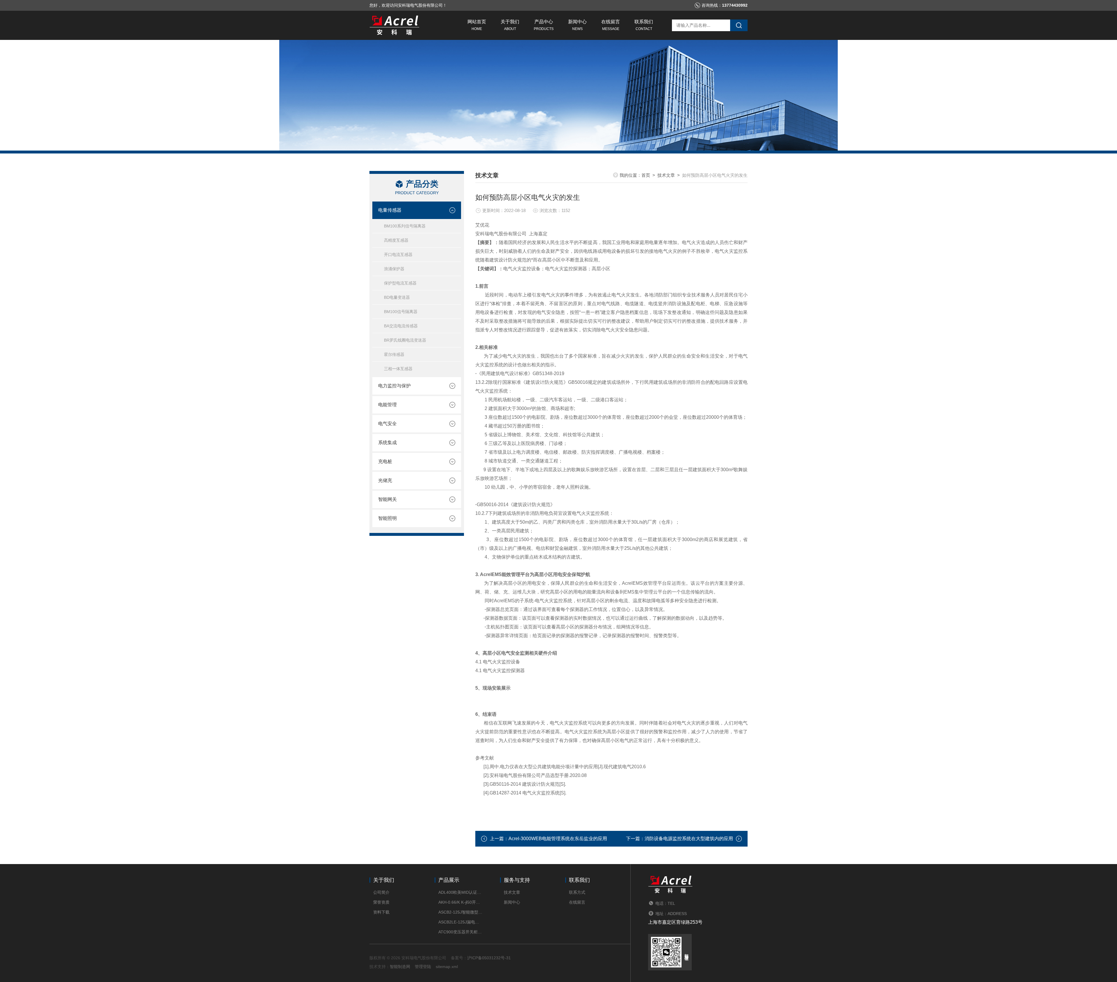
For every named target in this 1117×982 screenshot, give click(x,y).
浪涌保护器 (394, 268)
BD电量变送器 (397, 297)
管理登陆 (423, 966)
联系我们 (643, 25)
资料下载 (381, 912)
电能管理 (387, 404)
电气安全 (387, 423)
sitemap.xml (447, 966)
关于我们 (510, 25)
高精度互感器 (396, 240)
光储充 (385, 480)
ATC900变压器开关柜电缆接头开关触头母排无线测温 (460, 932)
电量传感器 (389, 210)
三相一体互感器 (398, 368)
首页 (645, 175)
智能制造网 (400, 966)
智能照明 (387, 518)
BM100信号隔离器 (400, 311)
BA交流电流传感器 (401, 326)
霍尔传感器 (394, 354)
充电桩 (385, 461)
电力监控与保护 (394, 385)
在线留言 (610, 25)
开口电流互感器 (398, 254)
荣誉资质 (381, 902)
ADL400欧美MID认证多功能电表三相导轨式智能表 (460, 892)
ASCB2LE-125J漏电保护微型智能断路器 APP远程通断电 (460, 922)
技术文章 (666, 175)
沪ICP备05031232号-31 (489, 957)
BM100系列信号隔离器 (405, 226)
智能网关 (387, 499)
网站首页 (476, 25)
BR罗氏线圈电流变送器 (405, 340)
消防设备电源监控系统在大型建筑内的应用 (689, 838)
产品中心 (544, 25)
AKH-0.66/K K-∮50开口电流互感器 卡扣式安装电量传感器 (460, 902)
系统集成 (387, 442)
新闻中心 (577, 25)
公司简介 (381, 892)
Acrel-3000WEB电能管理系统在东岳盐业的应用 (557, 838)
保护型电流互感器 (400, 283)
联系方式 (577, 892)
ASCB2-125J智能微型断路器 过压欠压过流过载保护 (460, 912)
